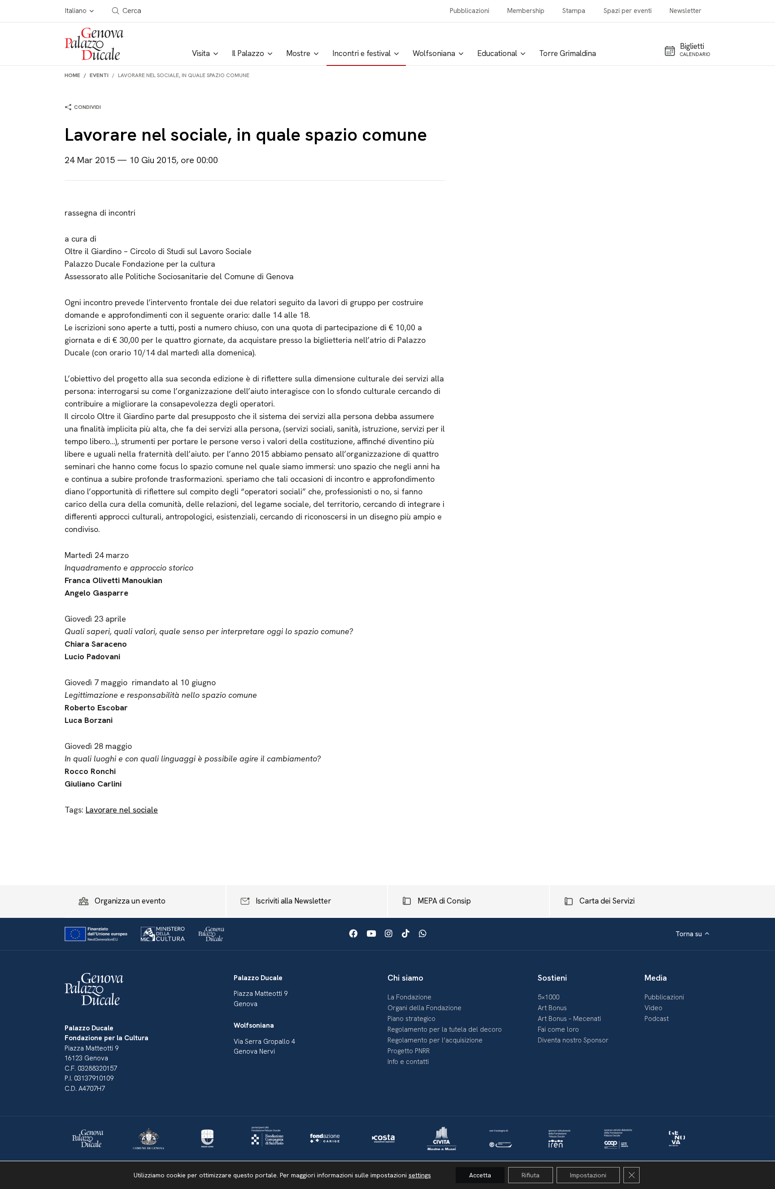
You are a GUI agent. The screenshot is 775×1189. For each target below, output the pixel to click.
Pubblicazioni (469, 10)
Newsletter (685, 10)
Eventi (99, 75)
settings (420, 1175)
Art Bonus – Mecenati (569, 1018)
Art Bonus (552, 1007)
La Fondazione (409, 997)
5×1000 (548, 997)
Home (72, 75)
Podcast (656, 1018)
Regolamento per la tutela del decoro (445, 1029)
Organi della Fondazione (425, 1007)
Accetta (480, 1175)
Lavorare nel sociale (122, 809)
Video (653, 1007)
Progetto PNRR (409, 1050)
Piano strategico (411, 1018)
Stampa (573, 10)
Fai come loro (558, 1029)
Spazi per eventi (628, 10)
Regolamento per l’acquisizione (435, 1040)
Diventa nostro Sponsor (573, 1040)
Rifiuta (531, 1175)
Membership (525, 10)
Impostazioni (588, 1175)
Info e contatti (408, 1061)
